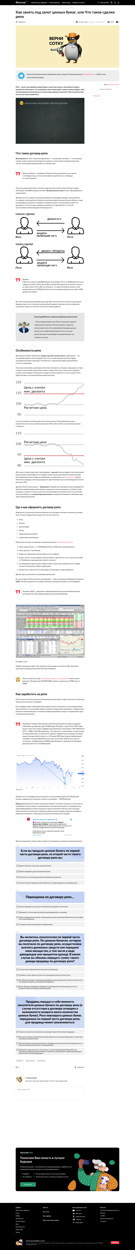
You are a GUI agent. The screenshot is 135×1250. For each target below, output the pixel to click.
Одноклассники (80, 1216)
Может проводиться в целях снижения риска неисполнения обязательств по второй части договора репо (51, 918)
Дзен (17, 1224)
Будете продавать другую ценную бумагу (35, 871)
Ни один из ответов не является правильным (36, 924)
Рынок (17, 1213)
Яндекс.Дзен (79, 1222)
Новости (45, 1207)
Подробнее (28, 1184)
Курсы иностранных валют (51, 1220)
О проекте (103, 1221)
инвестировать (30, 1060)
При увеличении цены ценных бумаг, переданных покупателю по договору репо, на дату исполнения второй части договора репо (50, 1044)
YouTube (78, 1210)
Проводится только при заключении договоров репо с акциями (43, 912)
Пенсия (18, 1232)
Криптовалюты (20, 1227)
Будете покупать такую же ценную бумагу (35, 866)
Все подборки (47, 1216)
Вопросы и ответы (79, 2)
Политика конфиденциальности (109, 1210)
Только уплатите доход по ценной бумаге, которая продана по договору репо (48, 883)
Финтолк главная (21, 8)
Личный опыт (20, 1218)
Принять (115, 1242)
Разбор (31, 8)
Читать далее (37, 835)
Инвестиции (66, 2)
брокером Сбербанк (65, 542)
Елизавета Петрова (113, 84)
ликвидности (70, 477)
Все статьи (97, 96)
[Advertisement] (67, 1126)
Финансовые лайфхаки (39, 2)
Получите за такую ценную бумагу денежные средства (40, 877)
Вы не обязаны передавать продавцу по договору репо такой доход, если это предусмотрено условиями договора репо (48, 987)
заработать (19, 1060)
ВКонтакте (79, 1213)
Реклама (102, 1213)
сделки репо (41, 1060)
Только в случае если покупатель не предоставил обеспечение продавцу (47, 1032)
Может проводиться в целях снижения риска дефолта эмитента (43, 906)
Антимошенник (54, 2)
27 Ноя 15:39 (68, 835)
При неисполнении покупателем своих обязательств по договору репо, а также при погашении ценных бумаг (51, 1037)
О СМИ (102, 1216)
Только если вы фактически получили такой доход (38, 969)
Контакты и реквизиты (107, 1218)
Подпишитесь (89, 74)
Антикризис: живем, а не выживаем (54, 678)
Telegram (78, 1219)
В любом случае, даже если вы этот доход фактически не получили (44, 975)
